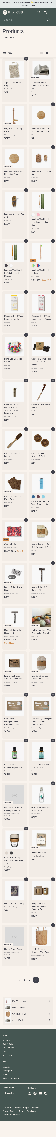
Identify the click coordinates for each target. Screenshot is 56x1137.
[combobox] (28, 20)
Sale (4, 1052)
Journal (6, 1075)
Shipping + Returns (11, 1079)
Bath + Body (8, 1044)
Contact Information (11, 1114)
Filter (10, 53)
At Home (6, 1040)
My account (7, 1056)
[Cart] (45, 12)
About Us (6, 1067)
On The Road (8, 1048)
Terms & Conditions (28, 1111)
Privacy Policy (9, 1111)
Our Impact (7, 1071)
